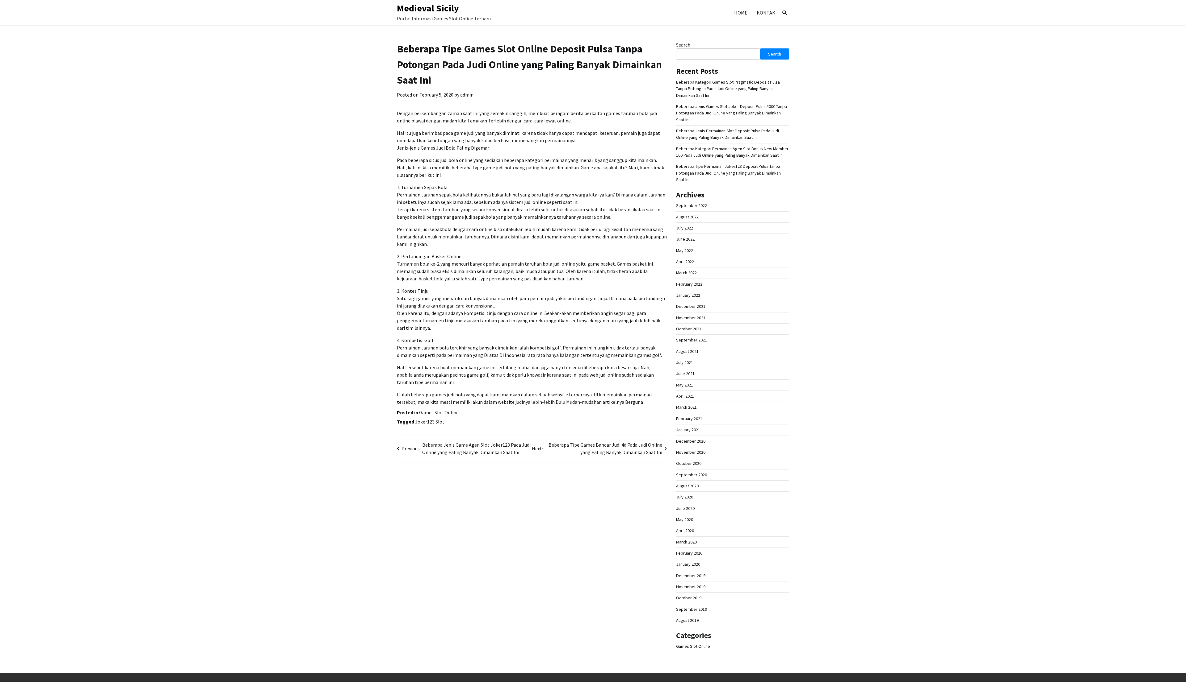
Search (683, 45)
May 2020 (684, 519)
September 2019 (691, 609)
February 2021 (689, 418)
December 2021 (690, 306)
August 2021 (687, 351)
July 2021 (684, 362)
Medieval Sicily (428, 8)
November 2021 (690, 317)
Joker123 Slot (429, 422)
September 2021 (691, 340)
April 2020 (685, 530)
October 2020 (688, 463)
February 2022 (689, 284)
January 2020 (688, 564)
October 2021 (688, 329)
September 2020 (691, 474)
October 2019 (688, 598)
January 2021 (688, 429)
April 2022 (685, 261)
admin (466, 95)
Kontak (766, 13)
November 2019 (690, 586)
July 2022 (684, 228)
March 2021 (686, 407)
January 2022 (688, 295)
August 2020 (687, 486)
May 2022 (684, 250)
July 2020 (684, 497)
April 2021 (685, 396)
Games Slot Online (439, 412)
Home (740, 13)
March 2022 (686, 272)
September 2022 (691, 205)
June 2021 (685, 373)
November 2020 (690, 452)
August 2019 (687, 620)
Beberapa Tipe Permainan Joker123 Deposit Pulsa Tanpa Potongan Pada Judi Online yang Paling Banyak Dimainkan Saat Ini (728, 172)
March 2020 (686, 542)
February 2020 (689, 553)
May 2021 (684, 385)
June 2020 (685, 508)
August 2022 (687, 217)
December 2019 (690, 575)
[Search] (784, 12)
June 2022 (685, 239)
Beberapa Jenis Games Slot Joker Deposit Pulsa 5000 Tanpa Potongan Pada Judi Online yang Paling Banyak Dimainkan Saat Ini (731, 113)
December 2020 (690, 441)
